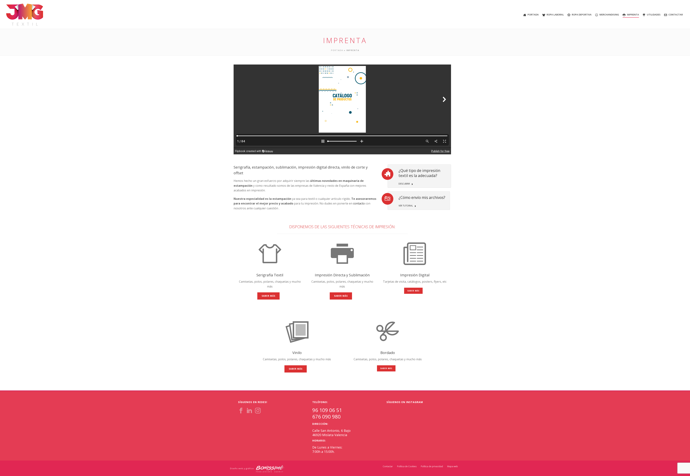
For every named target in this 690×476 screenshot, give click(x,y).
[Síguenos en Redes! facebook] (241, 411)
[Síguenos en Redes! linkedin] (249, 411)
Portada (533, 14)
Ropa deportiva (582, 14)
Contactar (675, 14)
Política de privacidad (432, 466)
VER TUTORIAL (406, 205)
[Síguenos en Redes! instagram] (258, 411)
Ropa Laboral (555, 14)
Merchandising (609, 14)
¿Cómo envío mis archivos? (422, 197)
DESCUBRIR (404, 183)
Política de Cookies (407, 466)
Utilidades (654, 14)
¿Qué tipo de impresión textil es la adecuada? (419, 173)
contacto (359, 203)
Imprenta (633, 14)
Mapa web (452, 466)
